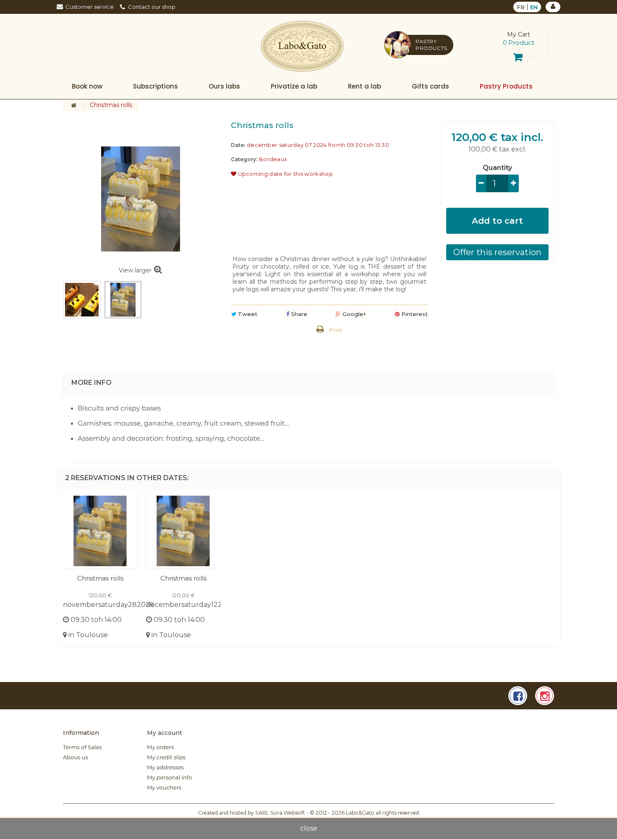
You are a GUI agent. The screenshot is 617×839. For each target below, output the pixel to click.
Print (335, 330)
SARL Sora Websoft (280, 813)
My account (164, 733)
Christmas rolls (100, 578)
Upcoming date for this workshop (284, 173)
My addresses (165, 767)
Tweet (246, 314)
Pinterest (414, 314)
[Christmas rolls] (81, 299)
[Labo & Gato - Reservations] (302, 46)
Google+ (353, 314)
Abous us (75, 757)
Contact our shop (151, 6)
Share (298, 314)
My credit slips (166, 757)
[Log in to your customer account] (553, 7)
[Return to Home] (73, 105)
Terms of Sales (82, 747)
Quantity (497, 168)
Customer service (89, 6)
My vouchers (164, 787)
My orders (160, 747)
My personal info (169, 777)
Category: (244, 159)
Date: (238, 145)
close (308, 828)
